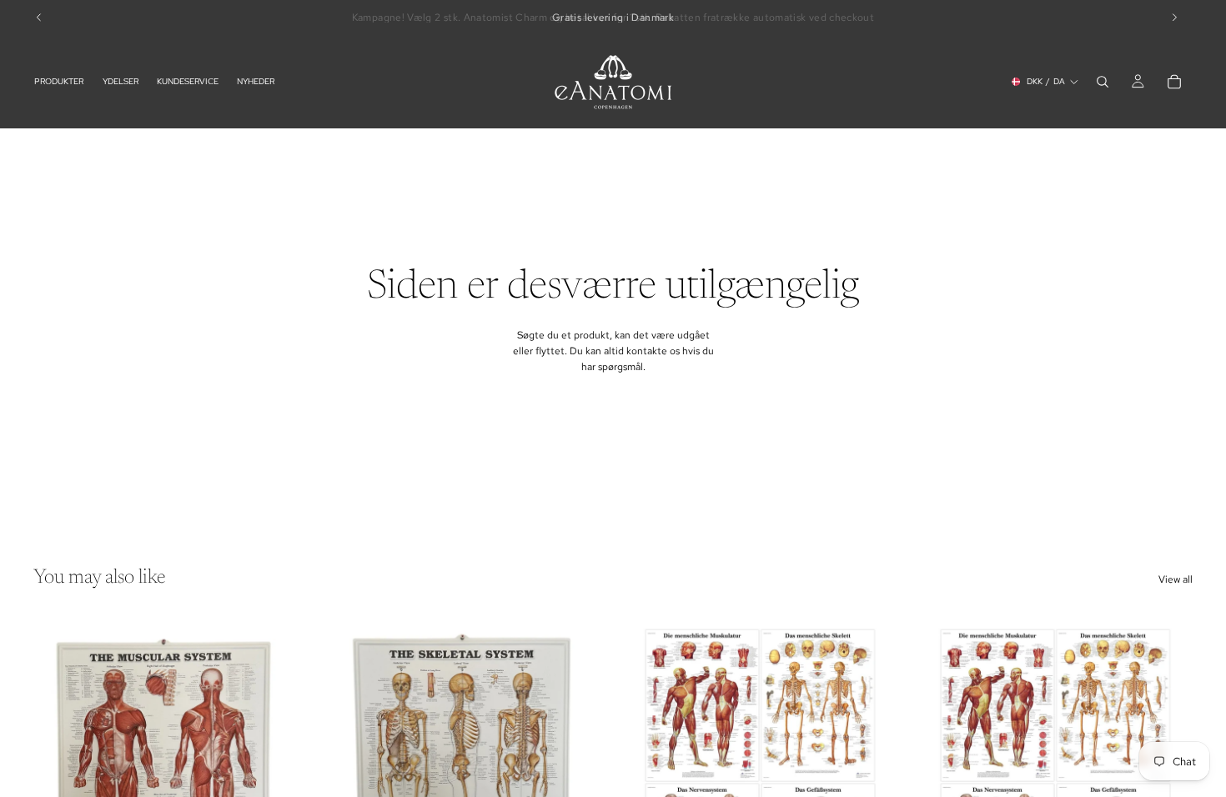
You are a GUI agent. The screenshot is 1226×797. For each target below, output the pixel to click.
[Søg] (1102, 81)
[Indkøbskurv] (1174, 81)
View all (1175, 579)
